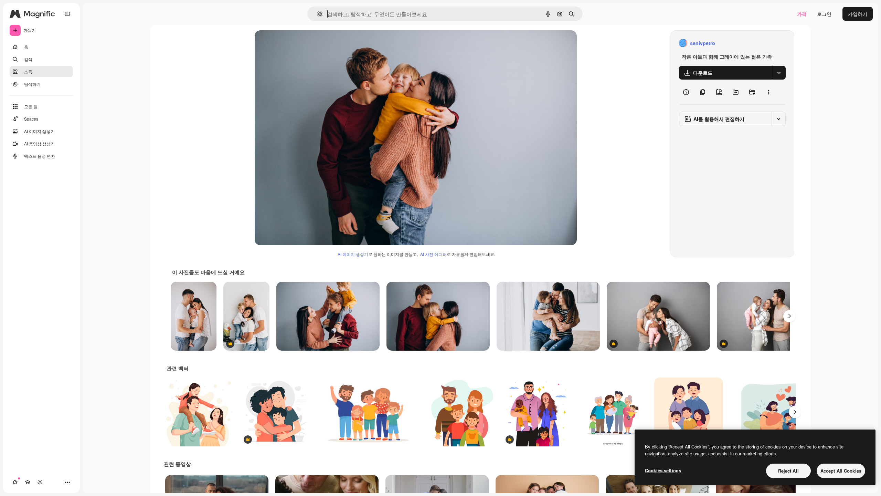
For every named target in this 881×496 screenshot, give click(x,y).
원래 (294, 43)
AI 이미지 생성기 (353, 254)
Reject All (788, 470)
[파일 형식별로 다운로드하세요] (779, 73)
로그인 (824, 13)
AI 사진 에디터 (433, 254)
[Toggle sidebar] (67, 13)
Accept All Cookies (840, 470)
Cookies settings (663, 470)
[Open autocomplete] (317, 14)
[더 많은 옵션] (768, 92)
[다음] (789, 316)
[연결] (15, 482)
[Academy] (27, 482)
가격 (802, 13)
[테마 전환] (39, 482)
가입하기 (857, 13)
